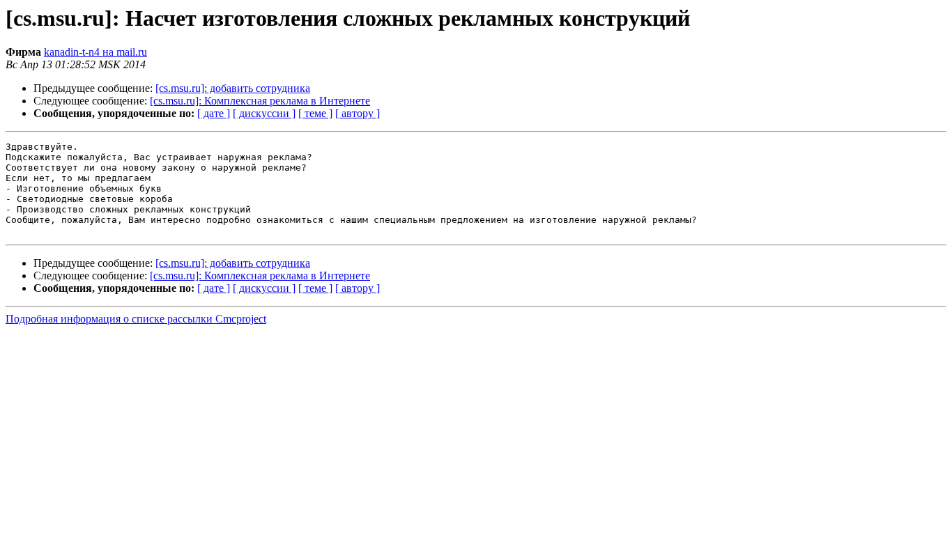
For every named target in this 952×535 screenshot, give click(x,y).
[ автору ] (357, 113)
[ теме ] (315, 113)
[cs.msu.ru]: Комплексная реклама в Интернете (260, 101)
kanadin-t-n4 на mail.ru (95, 52)
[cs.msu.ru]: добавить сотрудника (232, 88)
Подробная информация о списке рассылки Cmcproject (136, 319)
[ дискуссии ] (264, 113)
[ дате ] (213, 113)
